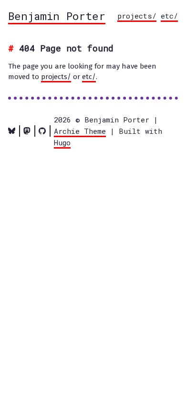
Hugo (62, 142)
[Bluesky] (11, 131)
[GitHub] (42, 131)
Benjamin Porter (56, 16)
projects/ (136, 15)
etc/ (169, 15)
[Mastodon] (27, 131)
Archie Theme (80, 131)
